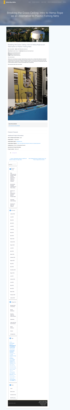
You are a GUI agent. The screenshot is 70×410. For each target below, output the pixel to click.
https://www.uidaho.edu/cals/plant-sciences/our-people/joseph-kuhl (28, 143)
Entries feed (12, 391)
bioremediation (13, 348)
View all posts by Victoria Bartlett (14, 125)
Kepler (12, 365)
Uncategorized (14, 152)
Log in (11, 388)
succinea (13, 375)
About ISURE (43, 2)
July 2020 (12, 282)
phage (10, 370)
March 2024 (12, 238)
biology (10, 348)
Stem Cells (11, 375)
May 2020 (12, 285)
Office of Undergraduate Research (54, 2)
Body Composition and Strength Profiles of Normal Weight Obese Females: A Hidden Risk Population (13, 177)
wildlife (12, 380)
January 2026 (12, 213)
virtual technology (12, 379)
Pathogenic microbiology (12, 369)
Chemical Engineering (12, 349)
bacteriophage (12, 343)
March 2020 (12, 291)
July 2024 (12, 226)
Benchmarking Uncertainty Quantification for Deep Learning (13, 186)
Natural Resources (12, 327)
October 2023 (12, 241)
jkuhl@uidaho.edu (19, 141)
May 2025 (12, 220)
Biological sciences (13, 346)
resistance (14, 374)
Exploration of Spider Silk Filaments (12, 205)
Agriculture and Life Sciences (12, 306)
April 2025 (12, 223)
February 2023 (12, 257)
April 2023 (12, 251)
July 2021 (12, 276)
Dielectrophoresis (12, 353)
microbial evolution (12, 368)
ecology (14, 355)
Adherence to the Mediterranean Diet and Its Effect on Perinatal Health (13, 193)
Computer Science (12, 351)
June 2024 (12, 229)
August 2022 (12, 260)
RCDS (40, 402)
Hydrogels (11, 363)
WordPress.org (12, 397)
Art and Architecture (12, 310)
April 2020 (12, 288)
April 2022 (12, 266)
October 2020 (12, 279)
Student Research (35, 2)
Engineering (12, 319)
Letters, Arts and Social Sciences (13, 323)
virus (10, 380)
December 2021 (13, 269)
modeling (15, 368)
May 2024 (12, 232)
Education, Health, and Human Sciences (13, 315)
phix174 (12, 370)
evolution (11, 358)
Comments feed (13, 394)
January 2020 (12, 297)
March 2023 (12, 254)
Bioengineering (11, 344)
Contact (64, 2)
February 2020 (12, 294)
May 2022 (12, 263)
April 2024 (12, 235)
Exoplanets (11, 359)
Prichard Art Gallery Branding (13, 200)
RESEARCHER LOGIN (12, 403)
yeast (15, 380)
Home (30, 2)
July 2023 (12, 248)
